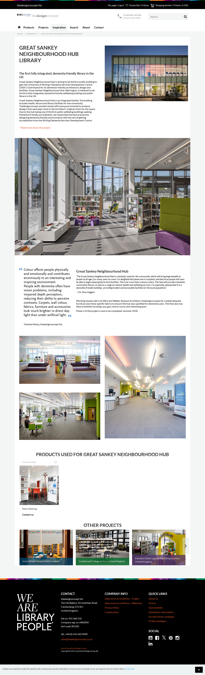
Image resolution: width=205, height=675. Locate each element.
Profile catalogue (157, 621)
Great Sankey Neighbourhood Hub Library (62, 34)
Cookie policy (112, 612)
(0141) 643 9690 (132, 18)
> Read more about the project (34, 127)
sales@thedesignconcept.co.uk (76, 639)
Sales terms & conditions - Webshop (123, 603)
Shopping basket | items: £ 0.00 (171, 5)
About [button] (86, 27)
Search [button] (74, 27)
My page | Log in (116, 5)
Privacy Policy (112, 607)
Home (20, 34)
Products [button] (28, 27)
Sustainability (156, 607)
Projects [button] (43, 27)
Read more (130, 669)
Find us (152, 603)
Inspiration (31, 34)
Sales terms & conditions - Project (122, 598)
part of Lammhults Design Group (73, 648)
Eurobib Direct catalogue (161, 616)
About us (153, 598)
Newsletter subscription (161, 612)
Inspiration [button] (59, 27)
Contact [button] (99, 27)
